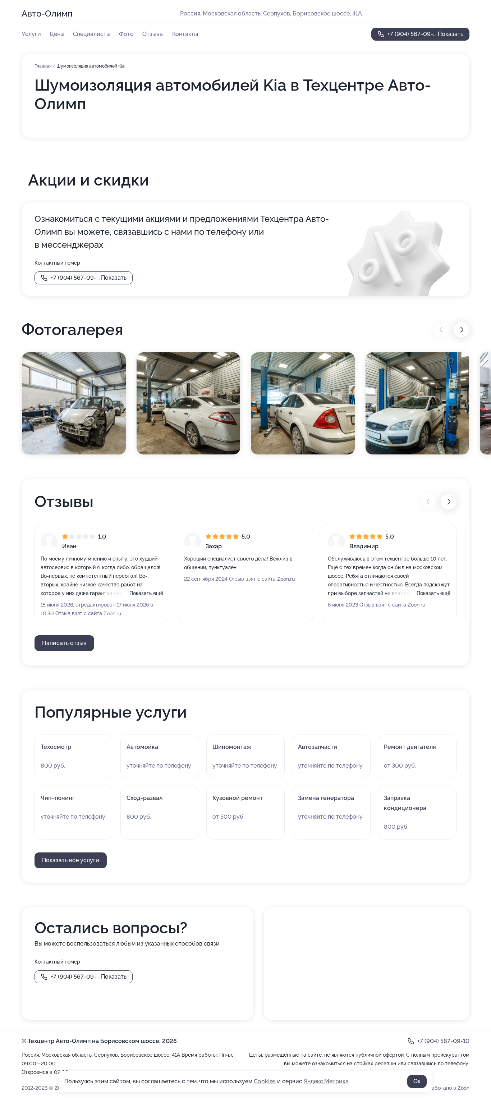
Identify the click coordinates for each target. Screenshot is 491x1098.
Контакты (185, 34)
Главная (43, 66)
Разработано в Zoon (444, 1088)
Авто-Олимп (47, 13)
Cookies (265, 1081)
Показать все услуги (70, 860)
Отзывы (153, 34)
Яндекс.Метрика (326, 1081)
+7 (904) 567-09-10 (443, 1041)
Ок (417, 1081)
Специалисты (91, 34)
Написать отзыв (64, 643)
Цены (57, 34)
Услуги (31, 34)
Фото (126, 34)
